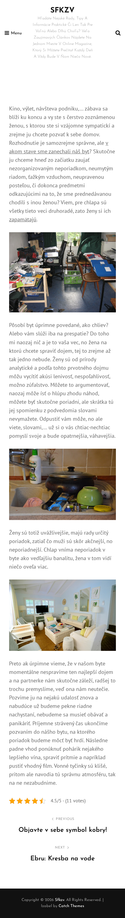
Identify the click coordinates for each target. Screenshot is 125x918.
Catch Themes (71, 906)
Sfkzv (62, 10)
